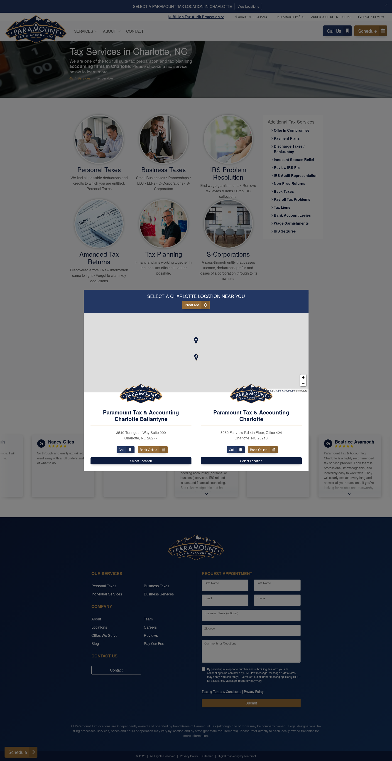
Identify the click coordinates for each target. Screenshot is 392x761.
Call (121, 449)
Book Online (148, 449)
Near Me (192, 304)
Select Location (141, 461)
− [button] (303, 383)
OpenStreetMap (285, 390)
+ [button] (303, 377)
